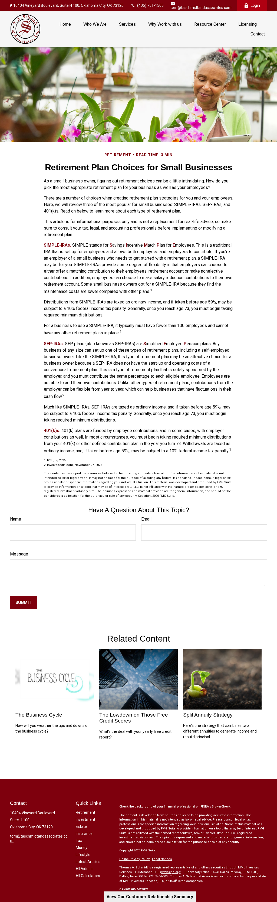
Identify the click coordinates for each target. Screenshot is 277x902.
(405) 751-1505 (150, 5)
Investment (85, 819)
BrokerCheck (221, 806)
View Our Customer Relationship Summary (150, 896)
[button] (65, 24)
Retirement (85, 812)
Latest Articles (88, 861)
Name (15, 519)
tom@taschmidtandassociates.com (201, 7)
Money (81, 847)
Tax (79, 840)
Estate (81, 826)
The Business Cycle (38, 715)
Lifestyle (83, 854)
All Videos (84, 869)
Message (19, 554)
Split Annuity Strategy (208, 715)
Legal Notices (162, 859)
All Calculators (88, 876)
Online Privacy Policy (134, 859)
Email (146, 519)
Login (255, 5)
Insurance (84, 833)
